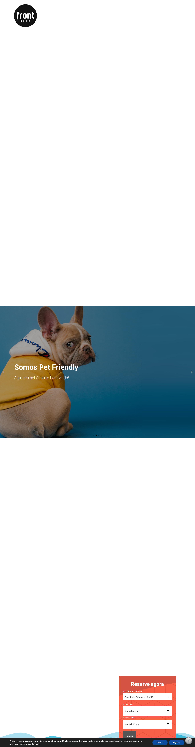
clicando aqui (32, 744)
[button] (3, 372)
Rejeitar (176, 742)
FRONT (78, 15)
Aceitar (160, 742)
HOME (64, 15)
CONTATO (112, 15)
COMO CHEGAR (133, 15)
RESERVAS (95, 15)
